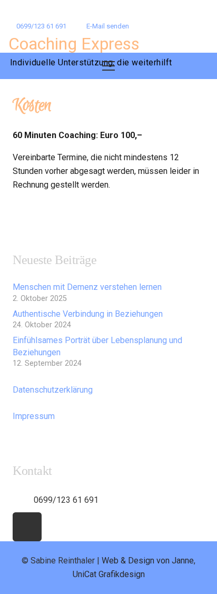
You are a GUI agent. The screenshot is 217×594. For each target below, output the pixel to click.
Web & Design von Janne (148, 561)
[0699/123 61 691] (23, 500)
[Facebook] (27, 526)
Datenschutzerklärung (53, 390)
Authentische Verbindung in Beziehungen (88, 314)
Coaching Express (74, 44)
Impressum (34, 416)
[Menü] (108, 66)
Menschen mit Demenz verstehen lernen (87, 287)
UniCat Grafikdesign (109, 574)
